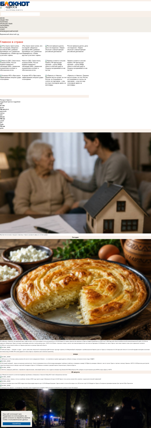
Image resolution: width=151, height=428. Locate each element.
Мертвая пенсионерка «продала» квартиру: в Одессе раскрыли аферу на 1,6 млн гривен (24, 234)
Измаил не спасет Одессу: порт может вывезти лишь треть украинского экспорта (123, 343)
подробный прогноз (6, 102)
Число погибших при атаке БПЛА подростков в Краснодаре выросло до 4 (22, 383)
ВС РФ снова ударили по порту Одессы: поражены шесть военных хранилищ (32, 351)
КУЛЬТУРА (3, 27)
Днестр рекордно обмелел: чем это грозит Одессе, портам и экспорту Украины (108, 363)
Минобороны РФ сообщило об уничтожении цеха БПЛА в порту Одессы (88, 369)
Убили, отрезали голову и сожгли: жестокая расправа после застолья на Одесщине (75, 343)
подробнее (16, 102)
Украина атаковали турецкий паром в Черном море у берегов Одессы (57, 365)
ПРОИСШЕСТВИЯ (6, 24)
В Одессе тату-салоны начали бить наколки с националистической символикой (79, 379)
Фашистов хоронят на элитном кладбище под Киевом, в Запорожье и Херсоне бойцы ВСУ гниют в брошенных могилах (35, 374)
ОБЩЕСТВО (4, 20)
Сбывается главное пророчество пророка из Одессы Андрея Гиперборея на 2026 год (82, 341)
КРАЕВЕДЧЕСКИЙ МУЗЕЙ (9, 31)
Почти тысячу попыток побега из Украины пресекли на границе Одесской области (25, 345)
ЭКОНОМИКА (4, 25)
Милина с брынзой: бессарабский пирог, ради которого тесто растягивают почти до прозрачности (29, 341)
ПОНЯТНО (16, 424)
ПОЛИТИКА (4, 22)
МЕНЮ (2, 18)
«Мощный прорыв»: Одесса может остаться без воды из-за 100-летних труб (66, 383)
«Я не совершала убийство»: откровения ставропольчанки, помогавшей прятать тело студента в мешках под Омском (34, 369)
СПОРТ (2, 29)
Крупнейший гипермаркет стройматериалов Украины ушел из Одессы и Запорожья (90, 349)
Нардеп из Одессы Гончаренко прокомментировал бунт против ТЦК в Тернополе (111, 383)
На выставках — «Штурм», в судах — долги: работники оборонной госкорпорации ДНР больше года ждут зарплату (34, 349)
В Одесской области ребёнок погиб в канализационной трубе (124, 341)
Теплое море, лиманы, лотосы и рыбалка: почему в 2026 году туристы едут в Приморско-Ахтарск (29, 379)
